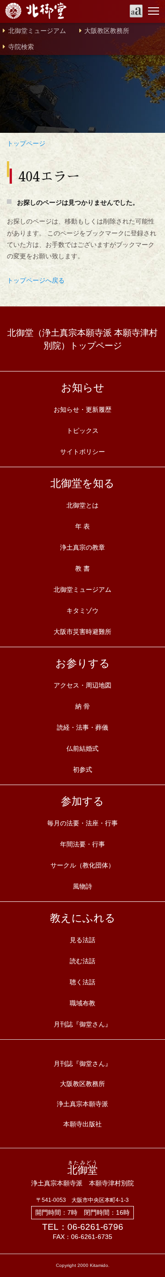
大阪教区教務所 (106, 30)
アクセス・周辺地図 (82, 685)
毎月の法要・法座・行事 (82, 823)
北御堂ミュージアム (37, 30)
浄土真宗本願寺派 (82, 1104)
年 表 (82, 526)
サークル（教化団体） (82, 865)
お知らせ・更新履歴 (82, 409)
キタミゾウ (82, 610)
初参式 (82, 769)
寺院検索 (21, 47)
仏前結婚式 (82, 748)
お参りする (82, 663)
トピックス (82, 430)
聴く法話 (82, 982)
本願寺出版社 (82, 1124)
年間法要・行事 (82, 844)
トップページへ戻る (36, 280)
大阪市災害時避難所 (82, 631)
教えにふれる (83, 918)
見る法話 (82, 940)
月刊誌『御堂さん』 (82, 1024)
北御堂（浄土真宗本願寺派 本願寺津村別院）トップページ (82, 339)
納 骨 (82, 706)
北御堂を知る (82, 483)
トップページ (26, 143)
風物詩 (82, 886)
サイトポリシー (82, 451)
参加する (82, 801)
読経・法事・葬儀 (82, 727)
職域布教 (82, 1003)
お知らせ (82, 387)
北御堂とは (82, 505)
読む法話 (82, 961)
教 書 (82, 568)
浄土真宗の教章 (82, 547)
